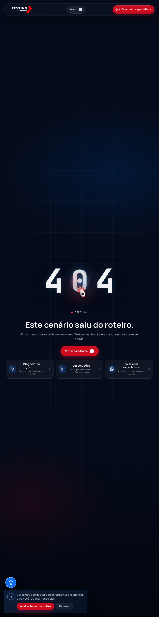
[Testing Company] (23, 9)
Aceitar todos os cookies (35, 606)
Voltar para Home (76, 351)
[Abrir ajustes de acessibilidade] (10, 582)
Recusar (64, 606)
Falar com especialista (136, 9)
